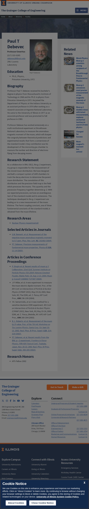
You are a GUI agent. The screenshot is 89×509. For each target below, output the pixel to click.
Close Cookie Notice (43, 503)
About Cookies (16, 503)
